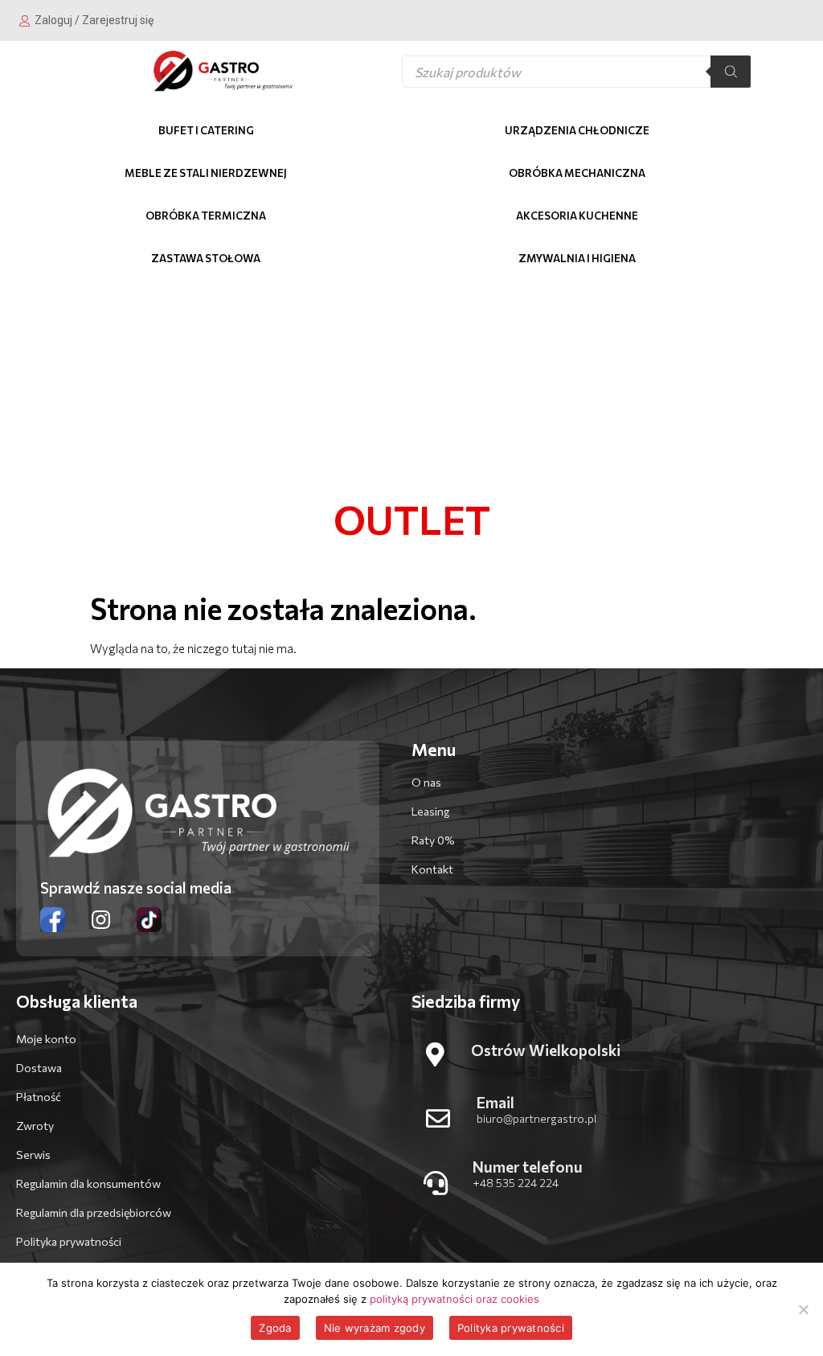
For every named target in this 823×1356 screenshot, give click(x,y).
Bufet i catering (206, 130)
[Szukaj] (730, 71)
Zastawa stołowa (205, 258)
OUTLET (412, 519)
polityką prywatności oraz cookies (454, 1298)
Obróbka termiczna (205, 215)
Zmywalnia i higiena (577, 258)
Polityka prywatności (510, 1327)
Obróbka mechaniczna (577, 172)
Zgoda (275, 1327)
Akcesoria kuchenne (577, 215)
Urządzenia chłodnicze (577, 130)
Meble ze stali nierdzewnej (206, 172)
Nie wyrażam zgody (374, 1327)
